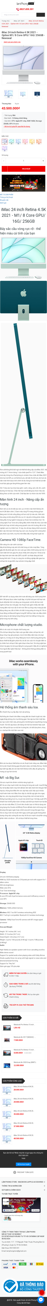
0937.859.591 (27, 9)
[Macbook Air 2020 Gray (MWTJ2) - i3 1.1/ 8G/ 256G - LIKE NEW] (7, 1065)
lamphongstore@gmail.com (16, 1251)
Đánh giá (3, 203)
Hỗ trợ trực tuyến (24, 1164)
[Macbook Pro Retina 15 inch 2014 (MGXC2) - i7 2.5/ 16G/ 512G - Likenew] (7, 1028)
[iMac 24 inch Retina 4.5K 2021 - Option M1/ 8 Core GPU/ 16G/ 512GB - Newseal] (7, 1139)
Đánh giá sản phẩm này (12, 42)
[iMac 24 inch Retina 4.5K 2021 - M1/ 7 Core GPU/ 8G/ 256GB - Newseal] (7, 1090)
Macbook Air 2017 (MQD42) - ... (25, 1037)
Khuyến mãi (4, 200)
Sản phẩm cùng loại (12, 1081)
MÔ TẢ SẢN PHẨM (6, 195)
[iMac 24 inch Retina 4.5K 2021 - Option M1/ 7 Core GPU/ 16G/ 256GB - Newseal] (7, 1127)
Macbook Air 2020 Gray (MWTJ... (25, 1062)
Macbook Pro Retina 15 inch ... (24, 1025)
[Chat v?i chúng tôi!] (40, 1299)
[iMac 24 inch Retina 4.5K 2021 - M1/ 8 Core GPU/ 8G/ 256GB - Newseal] (7, 1103)
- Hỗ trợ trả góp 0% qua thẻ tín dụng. (17, 126)
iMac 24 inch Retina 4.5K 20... (24, 1086)
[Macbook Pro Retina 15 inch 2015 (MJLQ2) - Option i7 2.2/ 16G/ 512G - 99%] (7, 1053)
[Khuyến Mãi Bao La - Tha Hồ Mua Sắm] (23, 183)
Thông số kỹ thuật (6, 197)
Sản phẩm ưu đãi (10, 1018)
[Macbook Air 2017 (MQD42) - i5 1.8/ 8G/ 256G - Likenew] (7, 1040)
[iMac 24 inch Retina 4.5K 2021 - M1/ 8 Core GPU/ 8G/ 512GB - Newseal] (7, 1115)
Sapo (28, 1303)
